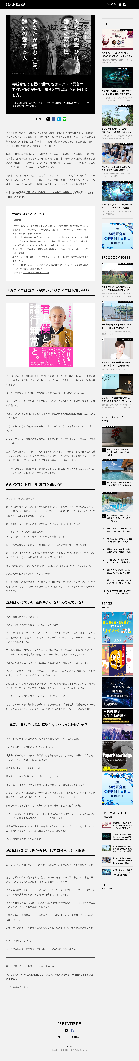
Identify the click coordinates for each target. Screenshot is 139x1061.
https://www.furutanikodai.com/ (36, 273)
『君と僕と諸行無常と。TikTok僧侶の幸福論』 (49, 192)
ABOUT (61, 1037)
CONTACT (76, 1037)
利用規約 (69, 1046)
